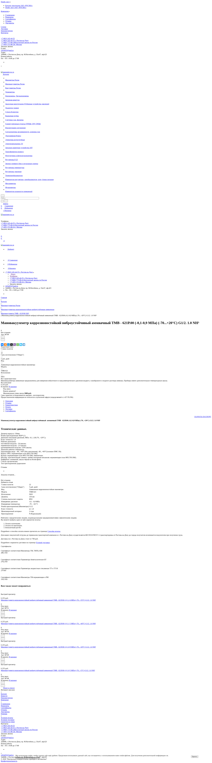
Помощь (4, 714)
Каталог (4, 694)
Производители (7, 698)
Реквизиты (9, 17)
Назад (12, 274)
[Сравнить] (3, 339)
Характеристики (11, 405)
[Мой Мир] (8, 344)
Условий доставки (43, 543)
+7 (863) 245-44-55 (8, 38)
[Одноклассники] (5, 344)
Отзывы (8, 21)
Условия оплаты (7, 718)
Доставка (8, 409)
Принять (194, 756)
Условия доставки (7, 720)
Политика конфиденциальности (27, 757)
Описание (9, 401)
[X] (11, 344)
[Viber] (14, 344)
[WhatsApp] (17, 344)
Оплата (8, 407)
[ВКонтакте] (2, 344)
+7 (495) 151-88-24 (11, 44)
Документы (9, 23)
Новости (4, 696)
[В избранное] (3, 337)
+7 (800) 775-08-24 (19, 42)
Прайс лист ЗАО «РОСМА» (15, 8)
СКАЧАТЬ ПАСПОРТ (202, 417)
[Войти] (2, 234)
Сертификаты (10, 19)
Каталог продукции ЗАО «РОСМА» (19, 6)
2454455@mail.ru (7, 50)
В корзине (13, 387)
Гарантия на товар (8, 722)
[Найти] (6, 200)
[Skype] (20, 344)
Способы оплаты (53, 531)
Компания (5, 700)
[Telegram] (24, 344)
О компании (10, 15)
